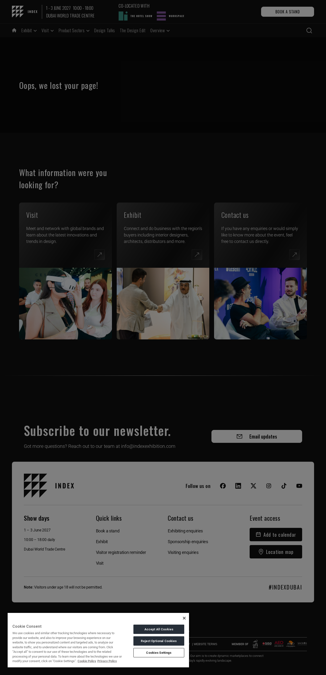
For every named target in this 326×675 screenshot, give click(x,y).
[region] (98, 639)
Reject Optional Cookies (159, 641)
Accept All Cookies (158, 629)
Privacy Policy (107, 661)
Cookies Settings (158, 652)
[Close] (184, 618)
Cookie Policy (87, 661)
